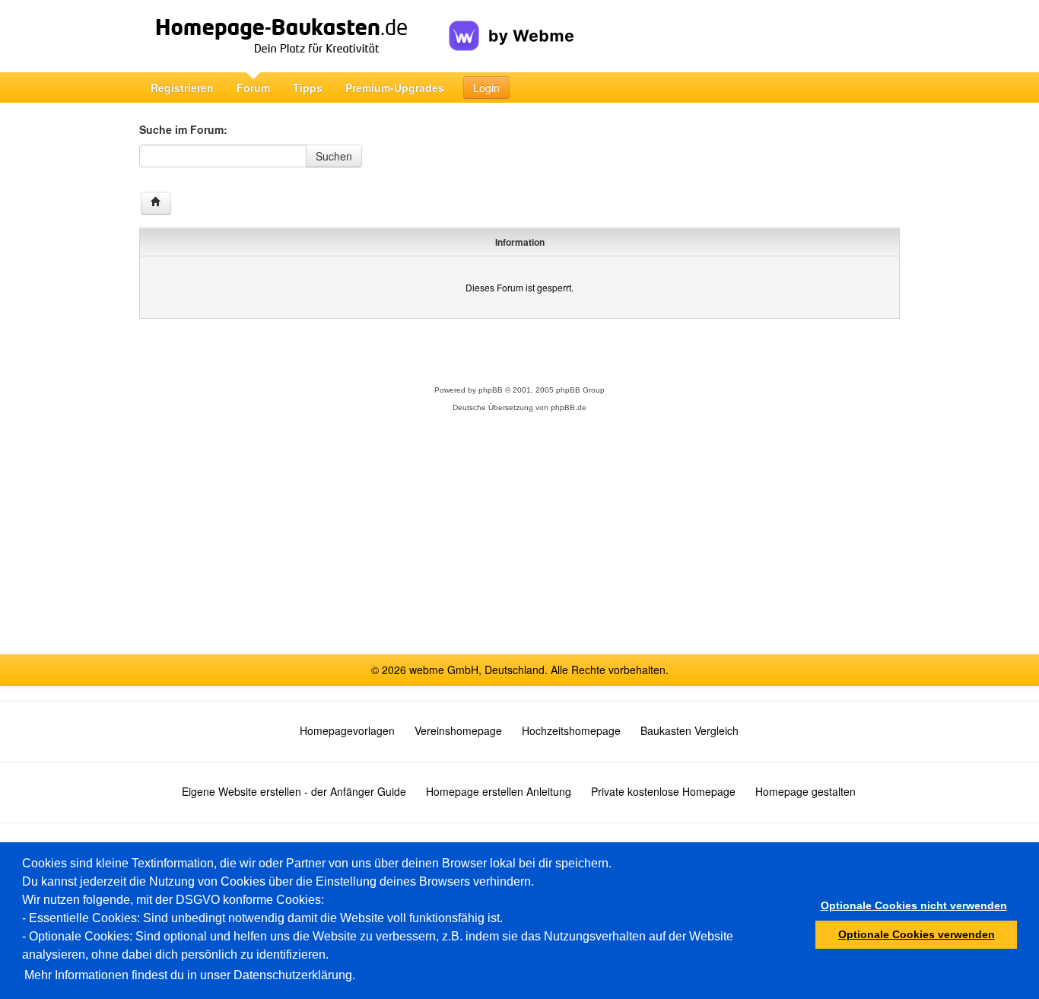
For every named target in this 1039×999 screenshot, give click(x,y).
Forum (253, 87)
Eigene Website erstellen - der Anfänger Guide (294, 791)
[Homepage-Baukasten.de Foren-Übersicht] (156, 203)
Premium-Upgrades (394, 87)
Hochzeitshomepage (571, 730)
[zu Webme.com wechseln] (511, 23)
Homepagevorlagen (347, 730)
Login (486, 87)
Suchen (334, 156)
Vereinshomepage (458, 730)
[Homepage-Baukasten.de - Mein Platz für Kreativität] (294, 36)
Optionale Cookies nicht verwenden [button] (914, 905)
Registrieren (182, 87)
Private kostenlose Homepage (663, 791)
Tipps (308, 87)
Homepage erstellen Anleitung (498, 791)
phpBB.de (568, 407)
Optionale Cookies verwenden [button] (916, 934)
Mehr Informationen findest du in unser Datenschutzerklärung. (189, 975)
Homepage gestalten (805, 791)
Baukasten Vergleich (689, 730)
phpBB (490, 390)
